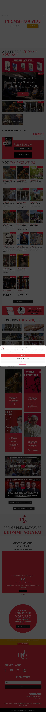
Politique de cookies (22, 364)
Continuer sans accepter (23, 358)
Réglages (23, 361)
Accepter (23, 355)
